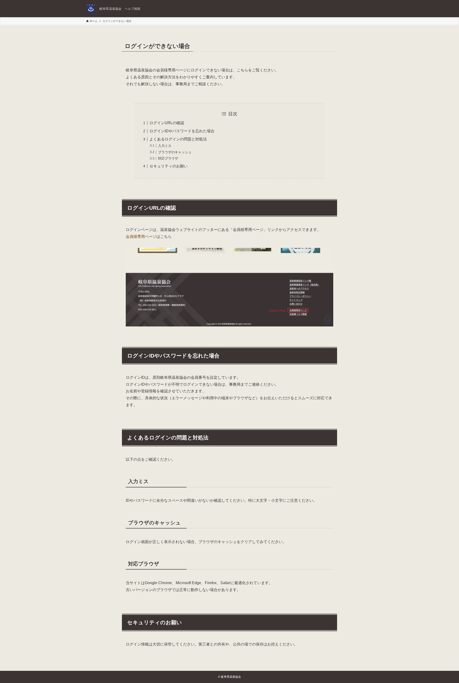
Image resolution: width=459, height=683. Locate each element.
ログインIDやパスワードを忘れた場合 (181, 131)
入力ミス (164, 146)
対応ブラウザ (168, 158)
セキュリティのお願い (168, 166)
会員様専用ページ (141, 237)
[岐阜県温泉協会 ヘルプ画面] (91, 8)
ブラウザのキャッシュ (174, 152)
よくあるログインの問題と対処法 (178, 139)
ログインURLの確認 (166, 123)
